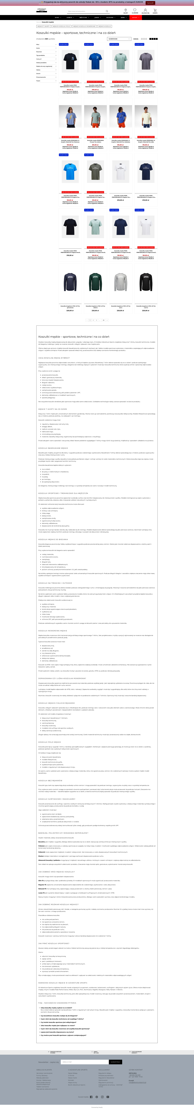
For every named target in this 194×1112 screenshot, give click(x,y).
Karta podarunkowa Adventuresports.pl (43, 1083)
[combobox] (86, 11)
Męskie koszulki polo (61, 26)
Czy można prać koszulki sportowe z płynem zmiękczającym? (63, 1035)
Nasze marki (72, 1078)
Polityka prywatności (106, 1075)
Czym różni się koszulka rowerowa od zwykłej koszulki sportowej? (65, 1029)
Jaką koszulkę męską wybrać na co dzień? (56, 1008)
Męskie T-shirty (43, 26)
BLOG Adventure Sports (76, 1085)
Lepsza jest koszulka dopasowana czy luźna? (57, 1032)
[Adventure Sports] (41, 10)
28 (103, 320)
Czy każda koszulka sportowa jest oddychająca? (58, 1022)
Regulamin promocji (106, 1082)
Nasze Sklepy (72, 1073)
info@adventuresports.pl (137, 1082)
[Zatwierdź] (107, 11)
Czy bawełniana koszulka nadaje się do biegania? (59, 1016)
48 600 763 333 (135, 1075)
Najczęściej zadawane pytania (46, 1089)
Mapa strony (72, 1082)
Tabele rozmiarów (42, 1087)
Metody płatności (42, 1078)
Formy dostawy (41, 1075)
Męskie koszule (105, 26)
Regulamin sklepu (105, 1073)
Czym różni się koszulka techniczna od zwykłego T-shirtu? (62, 1019)
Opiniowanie (103, 1080)
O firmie (71, 1075)
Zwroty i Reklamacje (43, 1080)
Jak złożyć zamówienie (44, 1073)
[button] (119, 39)
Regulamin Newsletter (106, 1078)
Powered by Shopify (97, 1107)
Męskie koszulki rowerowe (84, 26)
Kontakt (71, 1080)
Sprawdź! (150, 3)
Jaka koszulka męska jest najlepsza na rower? (58, 1025)
